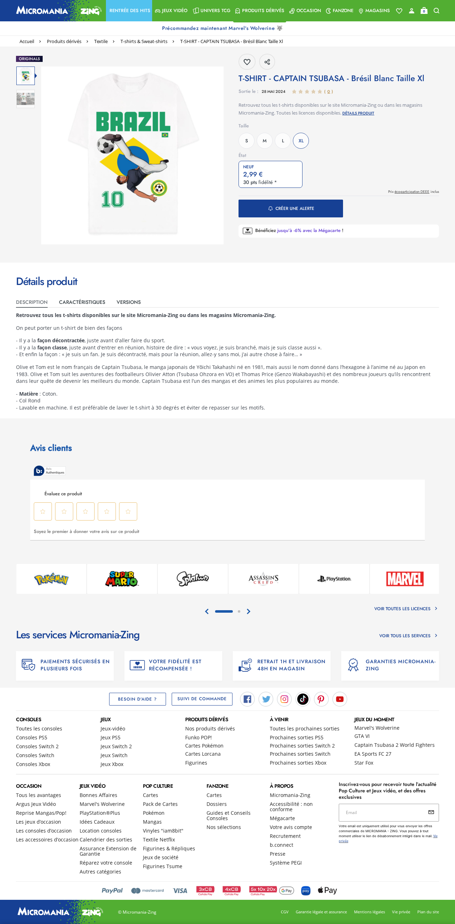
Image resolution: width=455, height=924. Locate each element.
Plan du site (428, 911)
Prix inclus (413, 191)
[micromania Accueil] (57, 10)
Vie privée (401, 911)
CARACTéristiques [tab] (82, 302)
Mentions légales (369, 911)
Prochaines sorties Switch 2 (302, 745)
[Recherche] (436, 10)
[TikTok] (302, 698)
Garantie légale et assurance (321, 911)
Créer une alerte (294, 208)
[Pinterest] (321, 698)
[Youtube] (339, 698)
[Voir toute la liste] (399, 11)
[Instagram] (284, 698)
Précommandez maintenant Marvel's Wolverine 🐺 (223, 28)
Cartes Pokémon (204, 745)
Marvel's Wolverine (377, 727)
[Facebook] (247, 698)
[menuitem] (129, 10)
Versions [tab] (129, 302)
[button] (129, 10)
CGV (285, 911)
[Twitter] (265, 698)
